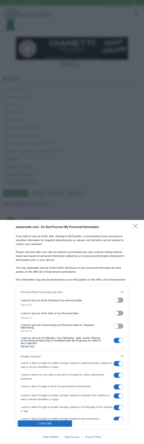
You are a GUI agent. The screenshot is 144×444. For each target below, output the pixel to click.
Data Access (72, 436)
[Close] (136, 227)
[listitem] (72, 292)
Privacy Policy (93, 436)
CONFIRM (45, 423)
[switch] (118, 300)
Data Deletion (51, 436)
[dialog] (72, 332)
